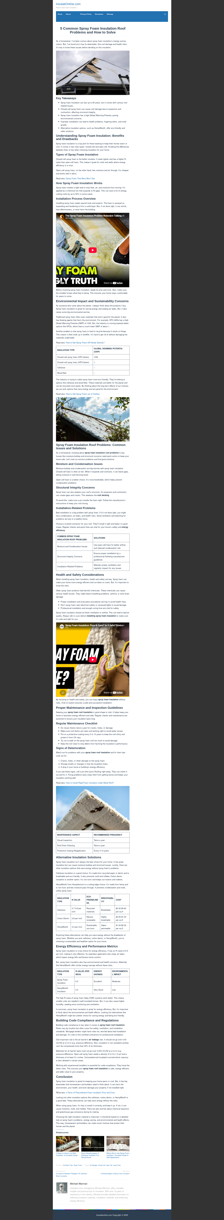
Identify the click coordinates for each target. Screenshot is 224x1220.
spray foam (117, 1165)
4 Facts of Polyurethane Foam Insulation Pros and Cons (90, 1092)
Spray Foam (78, 1165)
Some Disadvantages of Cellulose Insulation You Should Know (90, 1155)
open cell (109, 1165)
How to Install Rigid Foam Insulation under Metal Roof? (90, 782)
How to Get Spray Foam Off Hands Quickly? (85, 342)
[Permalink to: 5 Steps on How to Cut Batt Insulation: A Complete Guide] (67, 1144)
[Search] (165, 14)
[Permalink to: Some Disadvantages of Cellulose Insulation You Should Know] (92, 1144)
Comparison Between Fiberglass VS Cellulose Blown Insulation (71, 1173)
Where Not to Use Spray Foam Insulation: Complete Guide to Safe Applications (118, 1155)
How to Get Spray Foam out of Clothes (83, 393)
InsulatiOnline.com (68, 4)
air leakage (93, 1165)
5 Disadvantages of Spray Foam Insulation (115, 1172)
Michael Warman (78, 1183)
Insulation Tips (68, 1165)
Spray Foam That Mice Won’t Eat (80, 178)
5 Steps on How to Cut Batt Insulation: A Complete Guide (67, 1154)
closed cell (101, 1165)
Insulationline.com (104, 1214)
